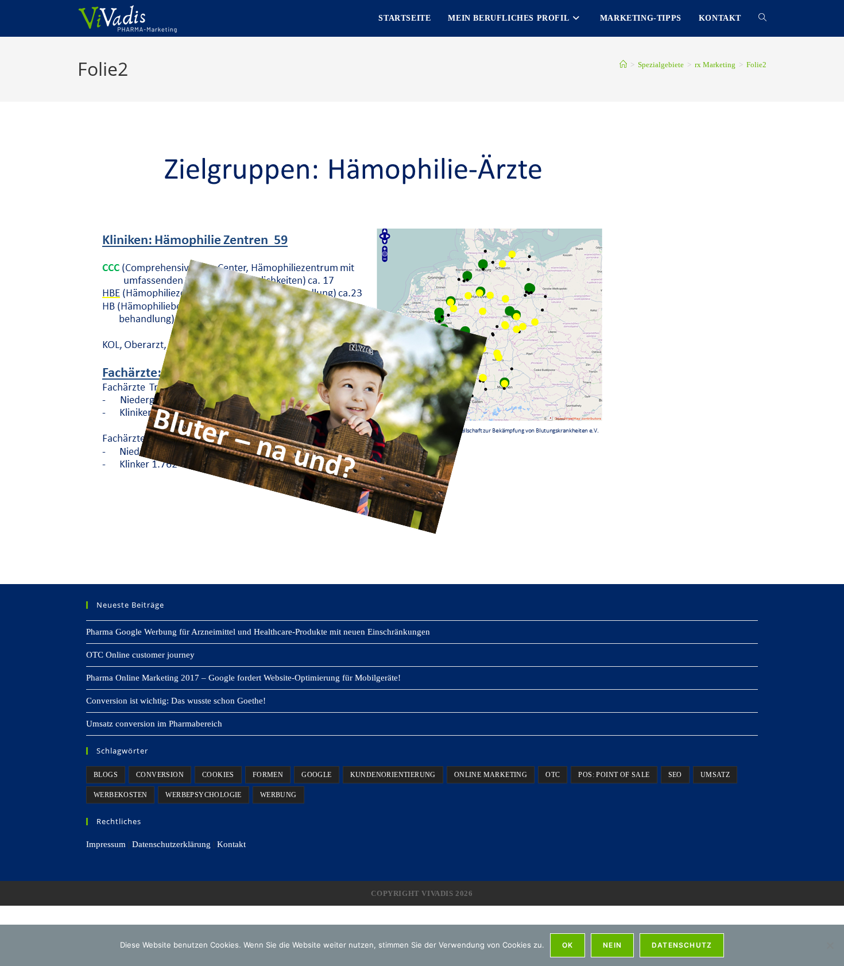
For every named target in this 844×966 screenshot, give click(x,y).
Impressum (106, 844)
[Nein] (829, 945)
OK (567, 945)
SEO (675, 775)
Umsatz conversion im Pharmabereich (154, 723)
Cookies (218, 775)
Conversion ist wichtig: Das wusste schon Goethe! (176, 700)
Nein (612, 945)
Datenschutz (682, 945)
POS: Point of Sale (613, 775)
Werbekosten (120, 795)
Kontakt (231, 844)
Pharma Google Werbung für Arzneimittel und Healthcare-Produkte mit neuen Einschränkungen (258, 631)
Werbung (278, 795)
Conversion (160, 775)
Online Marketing (490, 775)
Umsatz (715, 775)
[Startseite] (623, 64)
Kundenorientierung (393, 775)
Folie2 (756, 64)
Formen (268, 775)
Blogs (106, 775)
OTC (552, 775)
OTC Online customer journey (140, 654)
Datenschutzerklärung (171, 844)
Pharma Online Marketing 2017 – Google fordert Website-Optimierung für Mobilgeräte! (243, 677)
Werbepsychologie (203, 795)
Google (316, 775)
